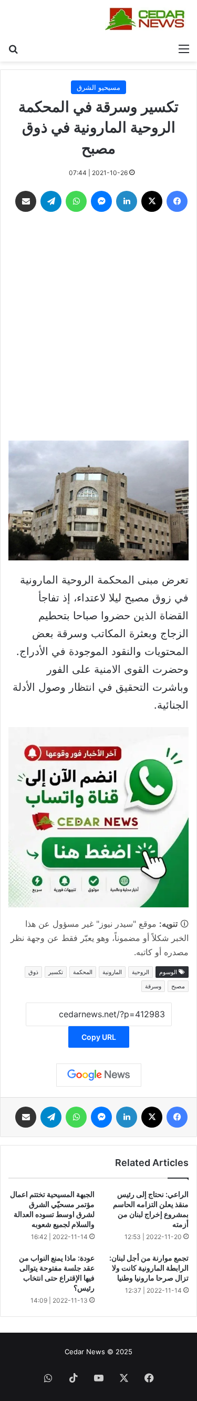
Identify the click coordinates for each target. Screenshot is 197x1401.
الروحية (140, 972)
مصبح (178, 986)
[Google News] (98, 1075)
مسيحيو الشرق (98, 87)
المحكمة (82, 972)
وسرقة (153, 986)
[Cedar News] (147, 18)
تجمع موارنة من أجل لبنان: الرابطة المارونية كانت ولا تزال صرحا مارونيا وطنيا (149, 1267)
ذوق (33, 972)
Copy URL (98, 1036)
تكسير (55, 972)
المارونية (112, 972)
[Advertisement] (98, 328)
